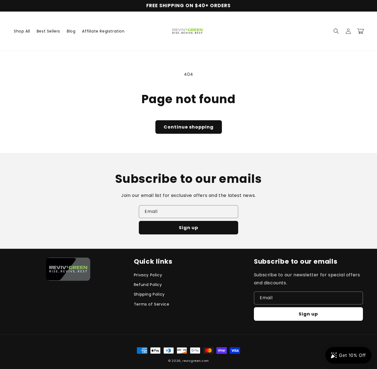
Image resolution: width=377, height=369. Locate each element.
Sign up (188, 227)
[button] (336, 31)
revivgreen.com (195, 361)
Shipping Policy (149, 294)
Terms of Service (151, 304)
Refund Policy (148, 284)
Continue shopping (189, 127)
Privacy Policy (148, 275)
